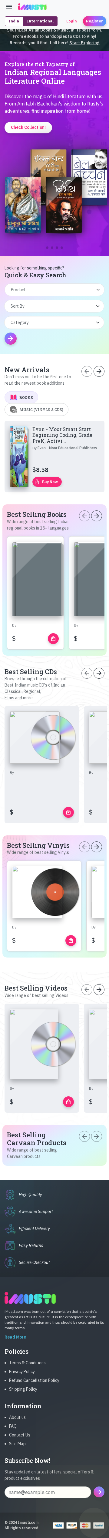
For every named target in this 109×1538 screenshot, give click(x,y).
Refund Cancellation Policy (34, 1380)
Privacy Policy (22, 1371)
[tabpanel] (54, 456)
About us (17, 1417)
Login (71, 21)
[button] (47, 247)
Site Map (17, 1443)
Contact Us (19, 1435)
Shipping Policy (23, 1389)
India (14, 21)
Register (94, 21)
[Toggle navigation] (9, 6)
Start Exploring (84, 42)
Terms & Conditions (27, 1363)
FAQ (13, 1426)
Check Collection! (54, 230)
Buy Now (46, 482)
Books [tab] (26, 397)
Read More (15, 1337)
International (40, 21)
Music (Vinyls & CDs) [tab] (41, 409)
